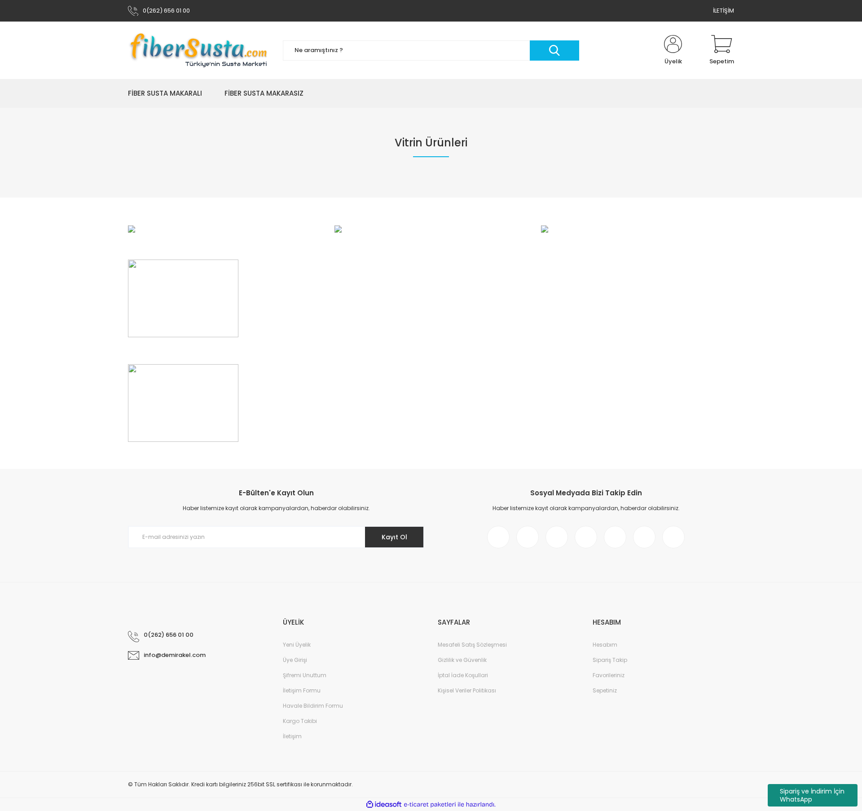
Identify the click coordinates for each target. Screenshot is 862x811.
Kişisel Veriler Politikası (467, 690)
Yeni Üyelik (297, 644)
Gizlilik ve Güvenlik (462, 660)
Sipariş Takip (610, 660)
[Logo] (198, 50)
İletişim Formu (302, 690)
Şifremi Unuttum (304, 675)
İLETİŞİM (723, 10)
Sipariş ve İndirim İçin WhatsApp (812, 795)
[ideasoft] (384, 804)
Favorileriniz (609, 675)
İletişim (292, 736)
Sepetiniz (605, 690)
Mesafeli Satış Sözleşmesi (472, 644)
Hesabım (605, 644)
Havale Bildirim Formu (313, 706)
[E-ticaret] (430, 805)
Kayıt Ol (394, 537)
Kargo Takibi (300, 721)
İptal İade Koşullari (463, 675)
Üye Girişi (295, 660)
